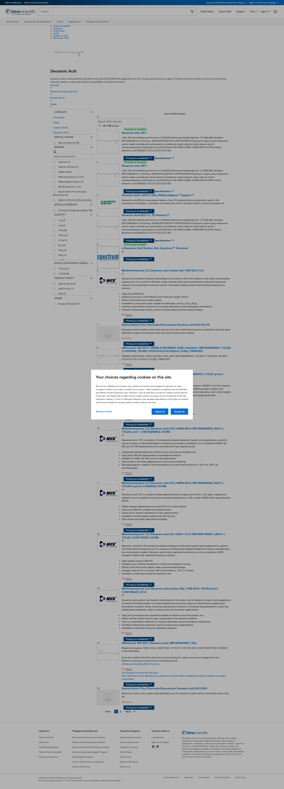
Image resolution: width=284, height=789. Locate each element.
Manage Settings (104, 411)
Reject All (160, 411)
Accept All (179, 411)
